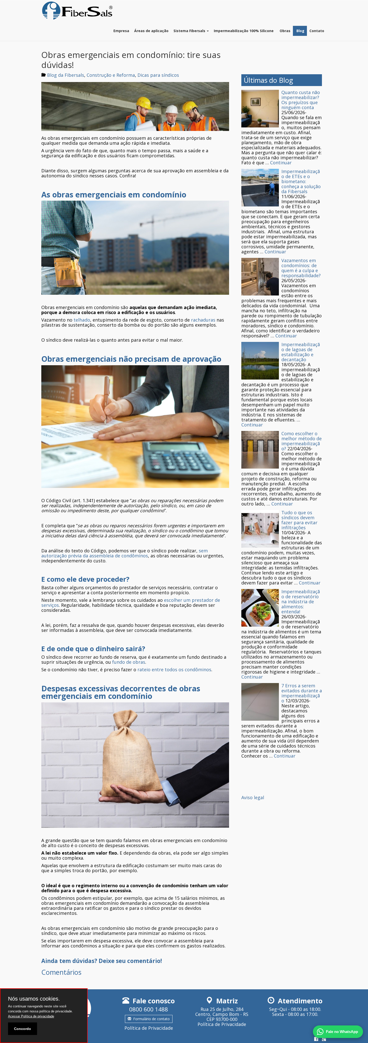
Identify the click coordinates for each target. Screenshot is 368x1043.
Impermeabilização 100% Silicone (244, 30)
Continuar (281, 163)
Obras (284, 30)
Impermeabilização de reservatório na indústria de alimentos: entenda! (300, 601)
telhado (82, 320)
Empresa (121, 30)
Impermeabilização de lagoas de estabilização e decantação (300, 351)
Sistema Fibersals (189, 30)
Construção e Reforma (111, 75)
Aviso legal (252, 797)
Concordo (22, 1029)
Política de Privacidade (148, 1028)
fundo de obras (128, 662)
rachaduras (203, 320)
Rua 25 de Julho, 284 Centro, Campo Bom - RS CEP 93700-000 (221, 1014)
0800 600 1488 (148, 1009)
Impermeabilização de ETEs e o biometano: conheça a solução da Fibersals (301, 181)
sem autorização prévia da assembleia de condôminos (124, 553)
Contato (316, 30)
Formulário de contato (151, 1018)
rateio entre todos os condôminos (174, 669)
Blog (299, 30)
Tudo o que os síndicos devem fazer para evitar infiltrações (299, 520)
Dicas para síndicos (158, 75)
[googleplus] (324, 1039)
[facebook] (316, 1039)
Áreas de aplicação (151, 30)
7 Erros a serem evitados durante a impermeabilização (301, 693)
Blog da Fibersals (65, 75)
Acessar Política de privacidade (31, 1016)
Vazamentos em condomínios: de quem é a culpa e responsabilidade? (301, 267)
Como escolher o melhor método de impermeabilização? (301, 441)
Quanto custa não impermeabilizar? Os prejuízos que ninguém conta (300, 99)
